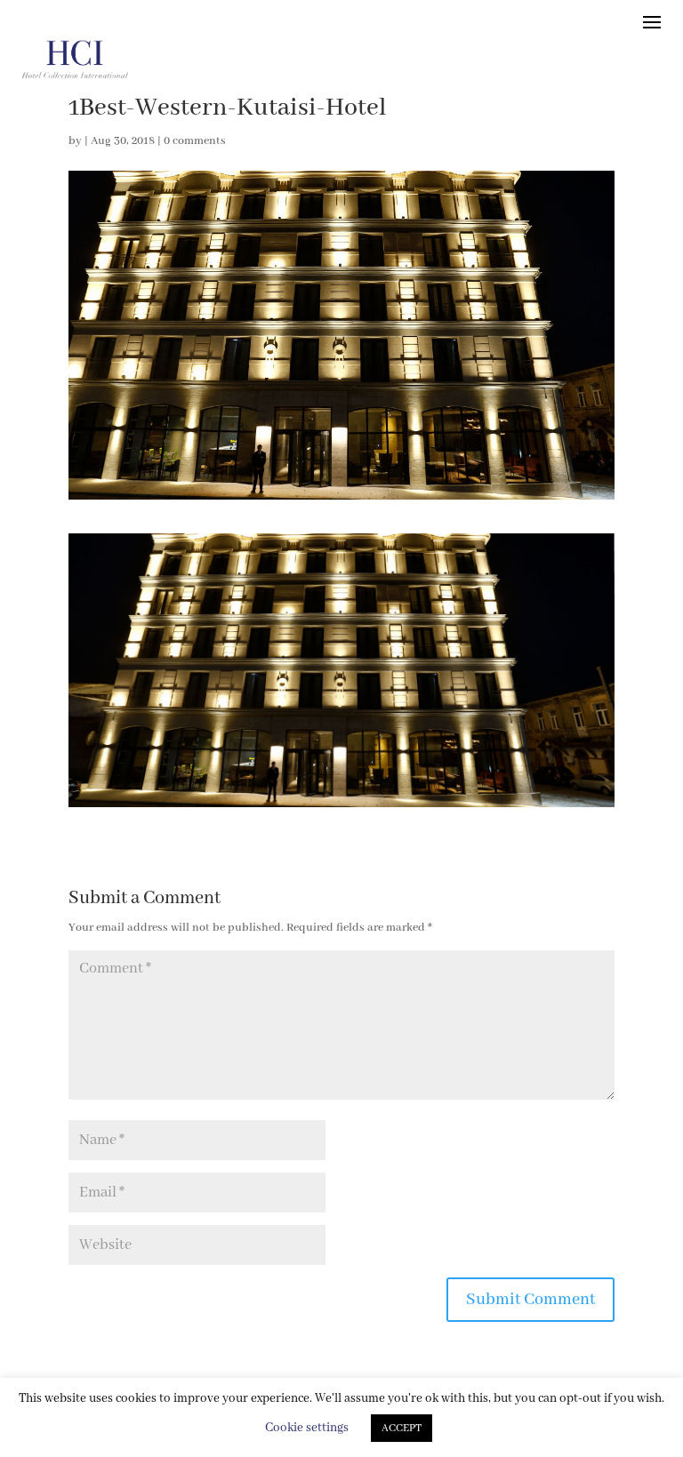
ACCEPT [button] (402, 1428)
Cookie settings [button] (307, 1428)
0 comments (195, 140)
